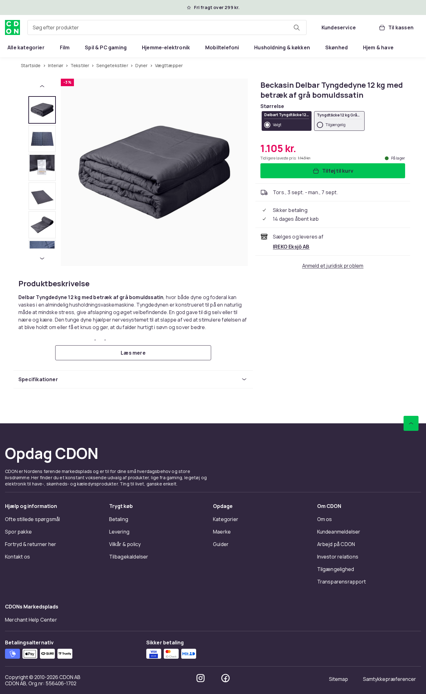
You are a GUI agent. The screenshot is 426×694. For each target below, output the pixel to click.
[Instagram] (201, 678)
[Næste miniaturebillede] (42, 258)
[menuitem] (26, 47)
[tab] (42, 110)
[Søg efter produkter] (296, 27)
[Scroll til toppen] (411, 423)
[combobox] (167, 27)
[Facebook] (225, 678)
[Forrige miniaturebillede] (42, 86)
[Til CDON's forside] (12, 27)
